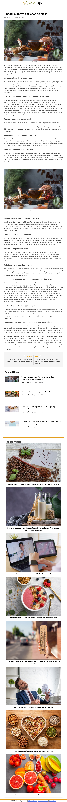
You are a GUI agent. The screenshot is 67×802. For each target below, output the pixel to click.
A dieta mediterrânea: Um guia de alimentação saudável (40, 392)
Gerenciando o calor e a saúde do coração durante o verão (33, 707)
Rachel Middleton (9, 18)
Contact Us (52, 801)
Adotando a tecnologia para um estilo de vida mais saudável (33, 574)
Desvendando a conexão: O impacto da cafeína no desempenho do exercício (33, 484)
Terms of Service (43, 801)
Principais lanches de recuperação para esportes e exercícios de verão (33, 617)
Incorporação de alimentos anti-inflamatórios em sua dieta (33, 751)
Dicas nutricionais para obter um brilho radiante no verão (33, 795)
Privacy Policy (32, 801)
